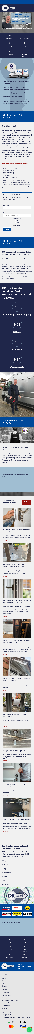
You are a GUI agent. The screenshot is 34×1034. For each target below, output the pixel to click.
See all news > (26, 502)
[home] (11, 8)
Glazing (4, 998)
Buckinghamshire (8, 865)
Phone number (7, 213)
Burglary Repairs (7, 1003)
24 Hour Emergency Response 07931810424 (17, 2)
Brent (3, 880)
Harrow (4, 876)
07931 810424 (10, 200)
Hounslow (5, 884)
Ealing (4, 869)
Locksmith (5, 993)
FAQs (3, 983)
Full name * (6, 205)
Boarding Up (6, 1005)
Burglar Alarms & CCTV (10, 1000)
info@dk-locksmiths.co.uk (11, 1015)
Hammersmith (6, 872)
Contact (4, 986)
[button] (24, 8)
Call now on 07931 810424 (14, 116)
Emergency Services (9, 981)
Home (4, 978)
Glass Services (7, 995)
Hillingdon (5, 861)
